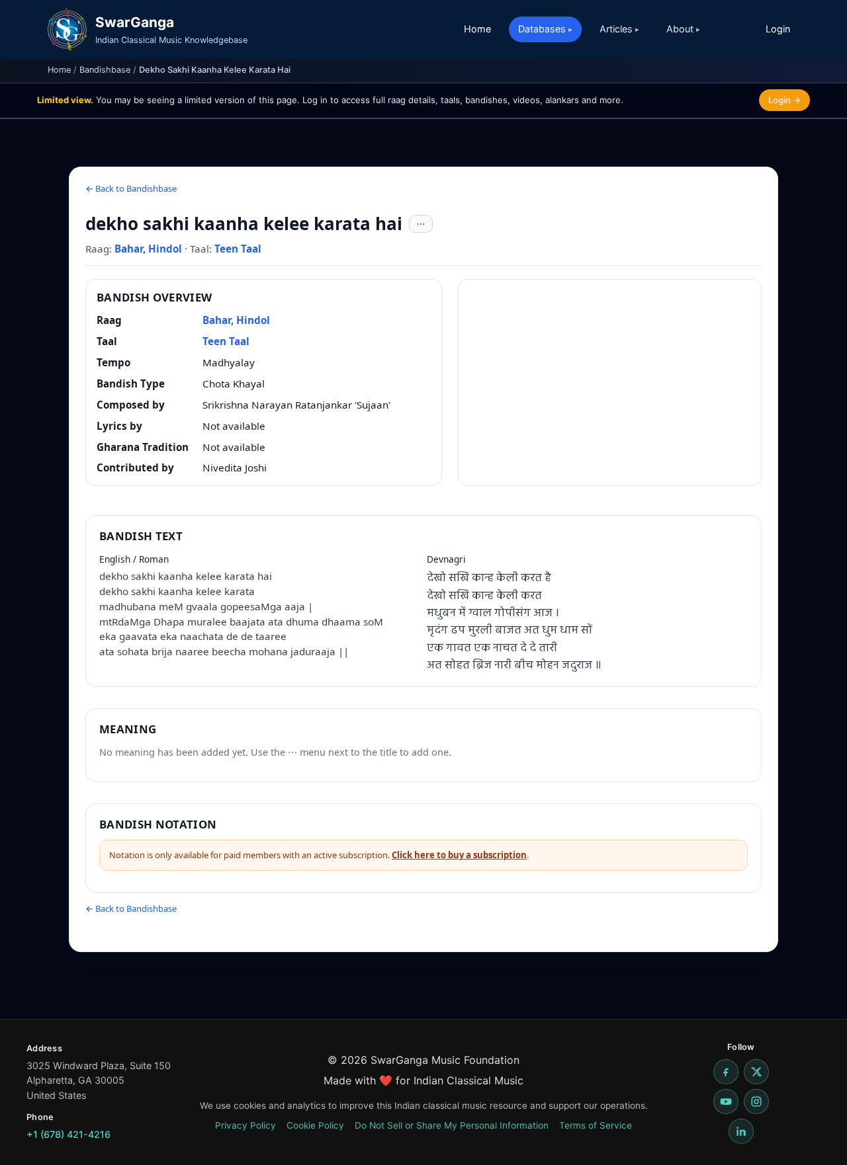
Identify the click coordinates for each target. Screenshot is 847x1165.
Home (477, 28)
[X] (756, 1071)
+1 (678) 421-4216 (68, 1134)
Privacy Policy (245, 1125)
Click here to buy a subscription (459, 855)
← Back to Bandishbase (131, 188)
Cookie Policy (315, 1125)
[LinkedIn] (741, 1131)
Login (778, 28)
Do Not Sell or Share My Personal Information (452, 1125)
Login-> (784, 100)
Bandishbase (104, 70)
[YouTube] (725, 1101)
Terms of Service (595, 1125)
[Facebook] (725, 1071)
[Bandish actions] (421, 224)
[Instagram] (756, 1101)
